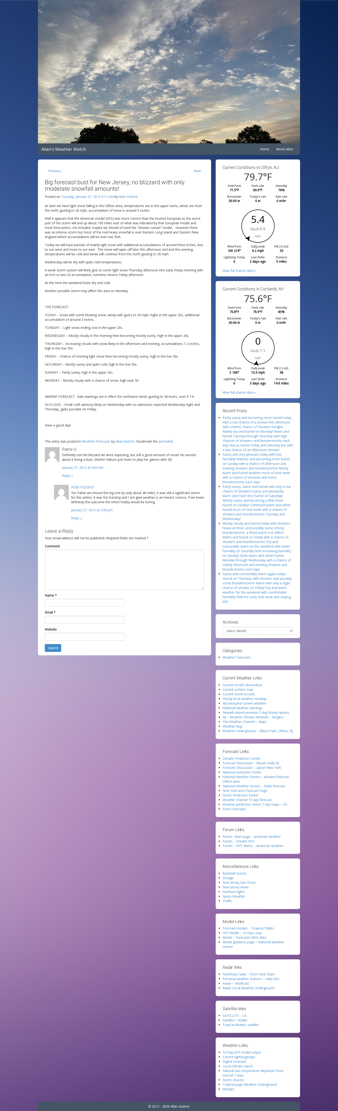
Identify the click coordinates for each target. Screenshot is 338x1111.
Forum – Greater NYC (239, 841)
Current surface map (238, 689)
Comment (52, 546)
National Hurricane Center (242, 772)
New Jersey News (236, 887)
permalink (166, 441)
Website (51, 629)
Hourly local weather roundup (244, 698)
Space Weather (234, 896)
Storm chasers (233, 1080)
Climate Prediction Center (242, 758)
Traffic (227, 901)
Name (51, 595)
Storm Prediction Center (240, 795)
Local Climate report (238, 1066)
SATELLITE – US (235, 1015)
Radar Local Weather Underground (248, 988)
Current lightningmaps (239, 1057)
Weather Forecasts (96, 441)
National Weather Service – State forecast (254, 786)
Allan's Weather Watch (63, 149)
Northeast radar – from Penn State (249, 974)
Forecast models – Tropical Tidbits (248, 928)
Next (197, 171)
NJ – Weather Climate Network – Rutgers (253, 717)
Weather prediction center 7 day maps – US (255, 804)
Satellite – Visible (235, 1020)
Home (264, 149)
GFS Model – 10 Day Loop (242, 933)
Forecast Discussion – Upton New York (252, 767)
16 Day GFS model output (242, 1052)
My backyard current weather (244, 703)
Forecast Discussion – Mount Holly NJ (251, 763)
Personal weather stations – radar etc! (251, 979)
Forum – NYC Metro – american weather (253, 846)
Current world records (239, 694)
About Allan (284, 149)
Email (50, 612)
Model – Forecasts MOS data (244, 937)
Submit (53, 648)
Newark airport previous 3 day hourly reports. (256, 712)
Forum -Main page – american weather (252, 836)
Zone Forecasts (234, 809)
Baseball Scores (234, 873)
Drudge (228, 878)
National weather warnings (243, 708)
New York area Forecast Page (245, 790)
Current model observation (243, 685)
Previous (54, 171)
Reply (67, 475)
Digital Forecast (234, 1061)
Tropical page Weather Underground (250, 1084)
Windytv (228, 1089)
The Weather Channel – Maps (245, 721)
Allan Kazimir (128, 196)
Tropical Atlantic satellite (241, 1025)
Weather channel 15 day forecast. (247, 800)
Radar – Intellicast (236, 983)
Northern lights (234, 891)
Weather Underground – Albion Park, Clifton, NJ (258, 731)
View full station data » (239, 270)
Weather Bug (232, 726)
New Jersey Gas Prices (239, 882)
